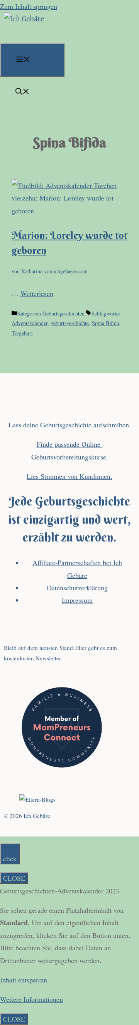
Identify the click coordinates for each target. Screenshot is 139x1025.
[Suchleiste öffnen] (22, 92)
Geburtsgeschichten (63, 313)
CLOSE (14, 878)
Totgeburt (22, 333)
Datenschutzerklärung (77, 587)
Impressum (77, 600)
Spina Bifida (105, 323)
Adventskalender (29, 323)
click (10, 858)
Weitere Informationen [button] (31, 999)
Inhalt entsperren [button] (23, 979)
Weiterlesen (36, 293)
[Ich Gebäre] (24, 18)
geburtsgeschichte (70, 323)
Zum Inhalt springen (28, 6)
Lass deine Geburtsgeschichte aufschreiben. (69, 424)
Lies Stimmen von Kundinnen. (69, 476)
